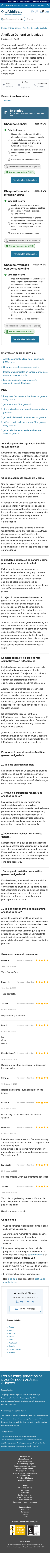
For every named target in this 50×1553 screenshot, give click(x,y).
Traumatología (40, 1401)
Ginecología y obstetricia (28, 1398)
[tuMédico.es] (11, 11)
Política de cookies (25, 1500)
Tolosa (11, 1327)
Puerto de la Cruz (15, 1349)
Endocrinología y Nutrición (10, 1398)
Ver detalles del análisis (25, 180)
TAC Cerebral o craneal (40, 1416)
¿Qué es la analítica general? (17, 404)
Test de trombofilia (25, 1416)
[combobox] (13, 19)
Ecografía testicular (15, 1422)
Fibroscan (4, 1422)
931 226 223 (27, 1301)
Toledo (11, 1337)
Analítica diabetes (39, 1443)
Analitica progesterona (24, 1443)
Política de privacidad (25, 1497)
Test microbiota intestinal (27, 1437)
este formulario (35, 1254)
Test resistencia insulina (9, 1437)
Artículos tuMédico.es (25, 1478)
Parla (11, 1340)
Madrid (11, 1330)
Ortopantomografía (24, 1419)
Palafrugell (13, 1343)
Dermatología (36, 1395)
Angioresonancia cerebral (10, 1425)
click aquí (12, 1279)
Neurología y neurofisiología (10, 1401)
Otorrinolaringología (27, 1401)
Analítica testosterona (8, 1443)
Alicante (12, 1333)
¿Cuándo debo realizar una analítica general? (25, 417)
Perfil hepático (20, 1440)
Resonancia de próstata (9, 1419)
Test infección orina (8, 1440)
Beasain (12, 1346)
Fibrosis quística (37, 1419)
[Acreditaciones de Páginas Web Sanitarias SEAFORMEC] (17, 1530)
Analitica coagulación (8, 1446)
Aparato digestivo (16, 1395)
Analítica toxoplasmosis (34, 1440)
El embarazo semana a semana (25, 1466)
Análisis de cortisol (23, 1446)
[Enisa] (33, 1530)
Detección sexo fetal (40, 1422)
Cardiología (27, 1395)
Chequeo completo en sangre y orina (21, 367)
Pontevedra (13, 1352)
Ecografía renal (28, 1422)
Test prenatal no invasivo (9, 1416)
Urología (4, 1404)
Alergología (5, 1395)
